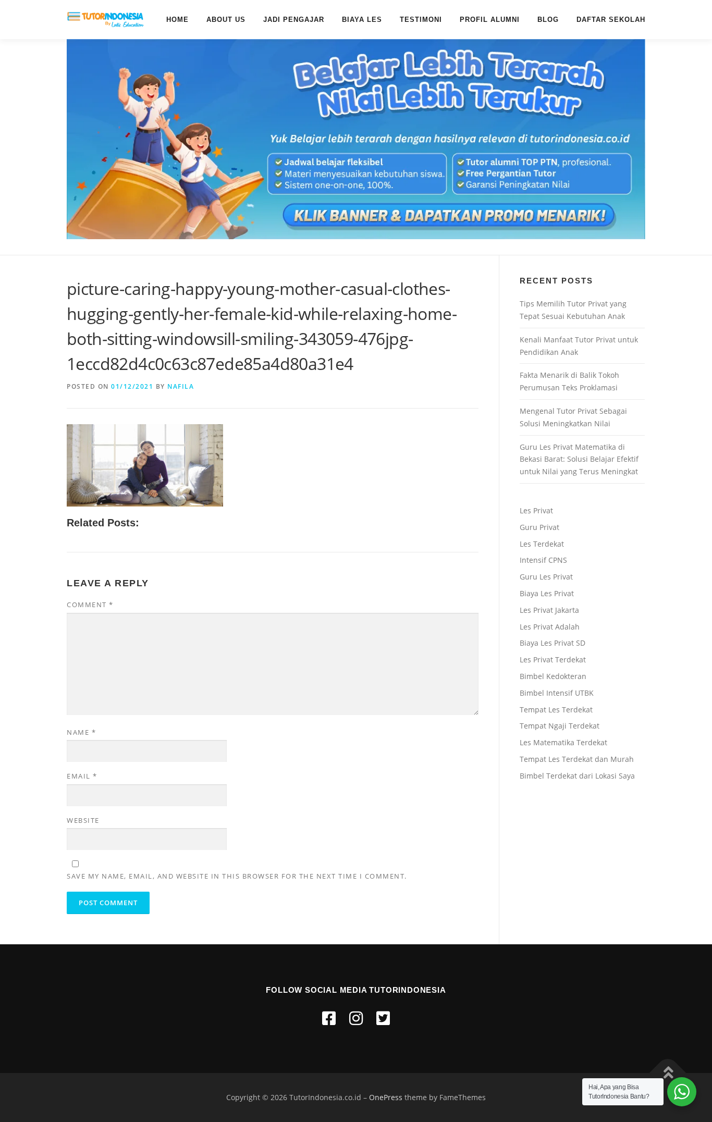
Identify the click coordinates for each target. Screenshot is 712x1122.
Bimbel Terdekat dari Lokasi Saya (577, 776)
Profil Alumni (490, 19)
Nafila (180, 386)
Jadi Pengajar (293, 19)
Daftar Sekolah (610, 19)
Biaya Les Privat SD (552, 643)
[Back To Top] (667, 1073)
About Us (225, 19)
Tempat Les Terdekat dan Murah (577, 759)
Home (177, 19)
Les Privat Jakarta (549, 610)
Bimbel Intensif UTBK (557, 693)
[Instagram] (356, 1018)
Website (83, 820)
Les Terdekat (542, 544)
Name (81, 732)
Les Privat (536, 510)
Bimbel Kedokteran (553, 676)
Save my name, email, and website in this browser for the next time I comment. (237, 876)
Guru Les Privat (546, 577)
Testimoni (421, 19)
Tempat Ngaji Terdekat (559, 726)
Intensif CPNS (543, 560)
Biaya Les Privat (547, 593)
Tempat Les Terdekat (556, 709)
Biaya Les (362, 19)
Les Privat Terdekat (553, 659)
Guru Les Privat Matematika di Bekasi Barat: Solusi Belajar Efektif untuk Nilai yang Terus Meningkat (579, 459)
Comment (90, 604)
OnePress (385, 1097)
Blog (548, 19)
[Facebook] (329, 1018)
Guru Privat (539, 527)
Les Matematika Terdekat (563, 742)
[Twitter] (383, 1018)
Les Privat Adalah (550, 627)
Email (82, 776)
